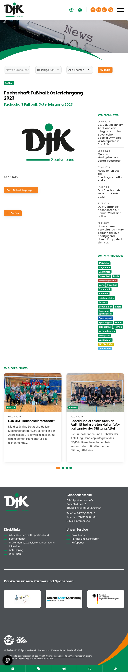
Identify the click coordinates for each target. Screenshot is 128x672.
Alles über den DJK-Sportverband (29, 535)
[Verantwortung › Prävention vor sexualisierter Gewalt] (38, 668)
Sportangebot (17, 538)
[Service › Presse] (64, 668)
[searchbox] (17, 70)
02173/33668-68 (86, 517)
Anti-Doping (16, 550)
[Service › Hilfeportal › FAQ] (115, 668)
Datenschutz (58, 650)
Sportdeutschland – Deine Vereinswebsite (65, 656)
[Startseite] (14, 9)
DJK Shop (15, 553)
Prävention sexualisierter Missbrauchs (32, 542)
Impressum (44, 650)
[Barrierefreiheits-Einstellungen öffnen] (71, 10)
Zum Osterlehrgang (19, 190)
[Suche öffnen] (110, 9)
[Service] (13, 668)
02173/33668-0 (86, 513)
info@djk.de (83, 521)
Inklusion (14, 546)
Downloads (78, 535)
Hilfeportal (78, 542)
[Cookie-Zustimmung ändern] (7, 660)
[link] (32, 417)
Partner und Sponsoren (85, 538)
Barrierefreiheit (74, 650)
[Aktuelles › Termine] (89, 668)
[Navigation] (119, 8)
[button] (58, 468)
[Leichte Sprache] (80, 10)
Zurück (14, 213)
